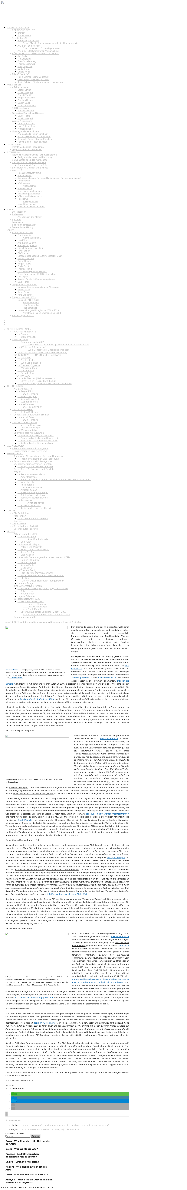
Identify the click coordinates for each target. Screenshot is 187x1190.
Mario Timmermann (27, 105)
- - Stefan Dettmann (28, 412)
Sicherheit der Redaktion (24, 225)
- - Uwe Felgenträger (29, 427)
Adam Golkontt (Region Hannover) (34, 136)
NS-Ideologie (24, 183)
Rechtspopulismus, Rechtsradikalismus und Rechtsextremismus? (49, 178)
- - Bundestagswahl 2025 (31, 342)
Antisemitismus (25, 188)
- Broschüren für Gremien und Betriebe (33, 469)
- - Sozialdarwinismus (29, 505)
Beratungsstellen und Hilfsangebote (29, 160)
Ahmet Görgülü (25, 95)
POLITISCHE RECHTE (23, 30)
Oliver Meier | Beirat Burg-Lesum (33, 79)
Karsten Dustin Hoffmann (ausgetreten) (36, 279)
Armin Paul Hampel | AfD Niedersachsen (37, 274)
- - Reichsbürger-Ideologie (32, 495)
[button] (14, 1094)
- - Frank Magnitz (27, 536)
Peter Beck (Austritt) (27, 245)
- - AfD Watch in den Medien (33, 518)
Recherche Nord (15, 678)
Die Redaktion (19, 212)
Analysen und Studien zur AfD (32, 165)
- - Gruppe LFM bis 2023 (31, 601)
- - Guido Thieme (27, 562)
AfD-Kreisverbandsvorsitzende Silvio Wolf (67, 894)
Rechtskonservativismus (29, 173)
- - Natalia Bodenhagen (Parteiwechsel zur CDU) (44, 557)
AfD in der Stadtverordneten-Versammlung (38, 51)
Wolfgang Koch (25, 66)
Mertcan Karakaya (26, 123)
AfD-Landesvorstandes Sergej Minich (33, 998)
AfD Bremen (26, 622)
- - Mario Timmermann (30, 407)
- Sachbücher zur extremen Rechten (32, 464)
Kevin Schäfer (24, 251)
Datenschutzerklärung (22, 227)
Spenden (16, 219)
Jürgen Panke (24, 264)
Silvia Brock (23, 266)
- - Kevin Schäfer (27, 552)
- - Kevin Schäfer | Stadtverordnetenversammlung (45, 383)
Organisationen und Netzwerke (27, 149)
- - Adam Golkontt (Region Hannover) (38, 438)
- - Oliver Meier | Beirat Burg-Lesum (37, 381)
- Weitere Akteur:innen (24, 422)
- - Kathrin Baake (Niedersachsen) (36, 443)
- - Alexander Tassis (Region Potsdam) (38, 440)
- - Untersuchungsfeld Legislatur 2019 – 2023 (42, 612)
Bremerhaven (24, 35)
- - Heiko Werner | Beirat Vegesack (36, 378)
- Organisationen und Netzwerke (29, 451)
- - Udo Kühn (24, 542)
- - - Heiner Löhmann (34, 604)
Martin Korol (23, 69)
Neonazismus (29, 186)
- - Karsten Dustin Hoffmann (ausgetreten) (41, 580)
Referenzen (17, 214)
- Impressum (19, 523)
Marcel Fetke (24, 116)
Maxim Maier (24, 103)
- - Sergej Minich (26, 391)
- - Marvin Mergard (28, 394)
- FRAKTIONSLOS (21, 376)
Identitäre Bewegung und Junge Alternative (38, 287)
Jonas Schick (24, 292)
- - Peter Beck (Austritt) (30, 547)
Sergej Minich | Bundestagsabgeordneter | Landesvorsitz (50, 43)
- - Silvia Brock (25, 567)
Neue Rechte (24, 181)
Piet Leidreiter (24, 59)
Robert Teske (24, 289)
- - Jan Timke (24, 357)
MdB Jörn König (115, 857)
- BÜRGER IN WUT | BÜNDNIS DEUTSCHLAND (36, 355)
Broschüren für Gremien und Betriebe (30, 168)
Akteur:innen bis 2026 (22, 232)
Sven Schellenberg (27, 61)
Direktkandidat (11, 670)
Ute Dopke (23, 277)
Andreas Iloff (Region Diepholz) (33, 134)
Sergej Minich (24, 90)
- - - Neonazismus (32, 487)
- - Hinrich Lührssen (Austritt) (33, 549)
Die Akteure (56, 622)
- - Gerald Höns (26, 373)
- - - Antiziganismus (33, 503)
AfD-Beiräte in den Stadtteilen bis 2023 (42, 313)
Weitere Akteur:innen (22, 121)
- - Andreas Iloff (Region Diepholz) (36, 435)
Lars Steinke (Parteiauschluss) (32, 271)
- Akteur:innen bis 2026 (24, 534)
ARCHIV (10, 230)
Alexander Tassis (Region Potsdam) (35, 139)
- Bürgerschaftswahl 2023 (26, 599)
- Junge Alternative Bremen (27, 586)
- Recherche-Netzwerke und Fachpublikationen (37, 456)
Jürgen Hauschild (26, 98)
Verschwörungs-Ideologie (30, 191)
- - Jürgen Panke (26, 565)
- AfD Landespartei (22, 388)
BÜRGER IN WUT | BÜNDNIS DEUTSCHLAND (35, 53)
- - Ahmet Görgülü (27, 396)
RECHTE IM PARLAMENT (18, 28)
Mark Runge (23, 282)
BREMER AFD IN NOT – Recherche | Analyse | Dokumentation (50, 1129)
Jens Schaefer (24, 295)
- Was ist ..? (18, 471)
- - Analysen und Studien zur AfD (35, 466)
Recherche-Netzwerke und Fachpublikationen (34, 155)
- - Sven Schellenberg (29, 363)
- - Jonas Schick (26, 593)
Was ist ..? (17, 170)
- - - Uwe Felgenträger (35, 606)
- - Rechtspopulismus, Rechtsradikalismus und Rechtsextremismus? (54, 479)
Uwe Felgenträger (26, 126)
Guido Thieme (24, 261)
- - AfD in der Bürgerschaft (32, 347)
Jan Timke (23, 56)
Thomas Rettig (25, 269)
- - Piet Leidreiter (27, 360)
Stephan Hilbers (25, 100)
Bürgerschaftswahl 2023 (24, 297)
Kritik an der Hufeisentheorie (31, 206)
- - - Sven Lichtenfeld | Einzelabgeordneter (46, 350)
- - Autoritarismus (27, 477)
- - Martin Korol (26, 370)
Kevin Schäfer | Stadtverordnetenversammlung (40, 82)
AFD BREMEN (19, 38)
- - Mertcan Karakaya (29, 425)
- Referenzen (19, 516)
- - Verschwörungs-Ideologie (33, 492)
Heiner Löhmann (26, 258)
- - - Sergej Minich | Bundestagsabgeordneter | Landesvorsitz (56, 344)
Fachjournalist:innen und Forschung (35, 157)
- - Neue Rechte (26, 482)
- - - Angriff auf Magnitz (35, 539)
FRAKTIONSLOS (20, 74)
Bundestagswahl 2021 (23, 315)
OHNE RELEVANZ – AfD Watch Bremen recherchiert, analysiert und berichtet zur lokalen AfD (65, 1125)
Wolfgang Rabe (25, 129)
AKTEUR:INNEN (14, 85)
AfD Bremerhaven (20, 108)
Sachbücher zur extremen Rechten (29, 162)
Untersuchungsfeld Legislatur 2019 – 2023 (38, 310)
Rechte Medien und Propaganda (28, 147)
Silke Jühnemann (119, 936)
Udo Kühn (22, 240)
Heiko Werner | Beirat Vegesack (33, 77)
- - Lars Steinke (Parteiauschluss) (35, 573)
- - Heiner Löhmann (28, 560)
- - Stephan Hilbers (28, 401)
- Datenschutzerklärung (25, 529)
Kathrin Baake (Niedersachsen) (33, 142)
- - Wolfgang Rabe (27, 430)
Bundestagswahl (41, 622)
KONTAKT (11, 209)
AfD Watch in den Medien (30, 217)
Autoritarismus (24, 175)
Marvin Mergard (25, 92)
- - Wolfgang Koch (27, 368)
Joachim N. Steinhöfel (44, 1023)
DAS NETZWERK (14, 144)
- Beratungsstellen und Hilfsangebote (32, 461)
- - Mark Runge (26, 583)
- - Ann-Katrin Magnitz (29, 544)
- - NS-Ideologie (26, 484)
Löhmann (122, 946)
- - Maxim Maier (26, 404)
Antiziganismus (30, 201)
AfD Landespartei (20, 87)
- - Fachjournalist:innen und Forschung (38, 459)
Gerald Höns (24, 72)
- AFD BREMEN (20, 339)
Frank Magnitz (24, 235)
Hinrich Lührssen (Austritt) (30, 248)
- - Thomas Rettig (27, 570)
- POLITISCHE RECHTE (24, 331)
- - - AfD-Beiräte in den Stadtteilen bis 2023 (46, 614)
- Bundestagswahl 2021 (25, 617)
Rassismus (23, 199)
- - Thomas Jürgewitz (29, 365)
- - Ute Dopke (25, 578)
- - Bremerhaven (27, 337)
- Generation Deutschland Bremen (30, 414)
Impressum (17, 222)
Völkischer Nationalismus (30, 196)
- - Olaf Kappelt (26, 554)
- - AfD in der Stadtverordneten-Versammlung (42, 352)
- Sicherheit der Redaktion (26, 526)
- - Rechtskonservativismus (32, 474)
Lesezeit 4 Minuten (72, 622)
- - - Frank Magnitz (33, 609)
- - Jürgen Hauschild (28, 399)
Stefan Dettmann (26, 110)
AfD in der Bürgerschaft (29, 46)
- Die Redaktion (20, 513)
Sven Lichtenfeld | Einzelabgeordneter (41, 48)
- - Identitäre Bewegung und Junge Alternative (43, 588)
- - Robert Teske (26, 591)
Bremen (21, 33)
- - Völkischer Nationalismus (33, 497)
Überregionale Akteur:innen (25, 131)
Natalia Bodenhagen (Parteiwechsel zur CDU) (40, 256)
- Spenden (17, 521)
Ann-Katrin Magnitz (27, 243)
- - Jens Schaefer (27, 596)
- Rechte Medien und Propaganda (30, 448)
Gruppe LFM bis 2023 (28, 300)
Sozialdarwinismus (27, 204)
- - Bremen (23, 334)
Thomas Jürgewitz (26, 64)
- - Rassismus (25, 500)
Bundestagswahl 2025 (28, 40)
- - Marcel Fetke (26, 417)
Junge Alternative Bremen (24, 284)
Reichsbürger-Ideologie (29, 194)
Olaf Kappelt (24, 253)
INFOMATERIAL (14, 152)
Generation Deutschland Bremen (28, 113)
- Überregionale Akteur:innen (28, 433)
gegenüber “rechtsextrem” (106, 814)
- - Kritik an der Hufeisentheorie (35, 508)
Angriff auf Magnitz (32, 238)
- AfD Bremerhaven (22, 409)
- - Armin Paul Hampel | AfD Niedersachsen (41, 575)
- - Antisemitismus (27, 490)
